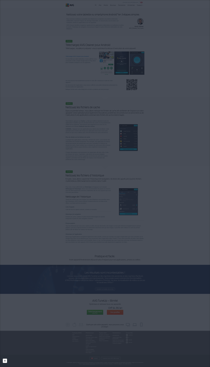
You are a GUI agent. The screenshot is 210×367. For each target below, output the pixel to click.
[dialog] (105, 183)
